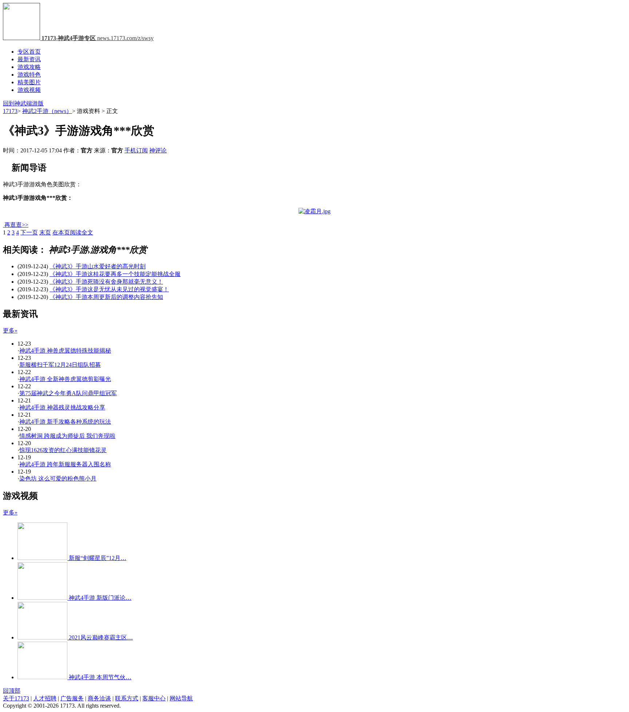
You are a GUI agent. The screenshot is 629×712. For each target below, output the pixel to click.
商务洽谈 (99, 698)
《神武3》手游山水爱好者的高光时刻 (98, 266)
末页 (45, 232)
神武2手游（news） (47, 111)
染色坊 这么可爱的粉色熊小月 (57, 478)
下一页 (29, 232)
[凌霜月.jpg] (314, 211)
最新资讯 (29, 59)
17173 (10, 111)
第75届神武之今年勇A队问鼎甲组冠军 (68, 393)
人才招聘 (44, 698)
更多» (10, 330)
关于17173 (16, 698)
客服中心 (154, 698)
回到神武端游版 (23, 103)
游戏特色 (29, 74)
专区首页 (29, 51)
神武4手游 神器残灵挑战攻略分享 (62, 407)
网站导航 (181, 698)
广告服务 (72, 698)
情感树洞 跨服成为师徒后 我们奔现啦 (67, 436)
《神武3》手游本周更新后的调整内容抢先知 (106, 297)
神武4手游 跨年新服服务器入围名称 (65, 464)
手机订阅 (136, 150)
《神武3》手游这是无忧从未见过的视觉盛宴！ (109, 289)
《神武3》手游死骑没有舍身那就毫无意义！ (106, 282)
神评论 (158, 150)
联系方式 (126, 698)
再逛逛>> (16, 225)
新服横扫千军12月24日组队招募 (60, 365)
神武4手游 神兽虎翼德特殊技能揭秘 (65, 350)
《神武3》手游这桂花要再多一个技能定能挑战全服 (115, 274)
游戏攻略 (29, 67)
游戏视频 (29, 90)
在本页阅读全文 (72, 232)
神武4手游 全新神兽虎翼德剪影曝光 (65, 379)
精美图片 (29, 82)
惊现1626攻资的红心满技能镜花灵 (63, 450)
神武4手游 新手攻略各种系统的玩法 (65, 422)
